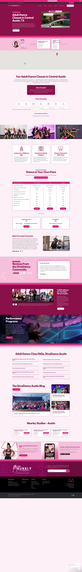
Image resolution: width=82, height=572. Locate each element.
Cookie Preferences (28, 494)
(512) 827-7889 (35, 435)
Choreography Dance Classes (12, 482)
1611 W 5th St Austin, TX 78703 (55, 46)
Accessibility (22, 494)
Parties (45, 5)
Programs (56, 5)
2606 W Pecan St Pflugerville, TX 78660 (17, 433)
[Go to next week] (69, 104)
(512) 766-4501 (24, 48)
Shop (32, 486)
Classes (39, 5)
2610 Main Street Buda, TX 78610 (35, 433)
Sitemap (32, 494)
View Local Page (26, 434)
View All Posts (16, 389)
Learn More (60, 308)
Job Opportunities (23, 455)
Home (9, 2)
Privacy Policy (10, 494)
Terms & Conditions (16, 494)
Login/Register (71, 2)
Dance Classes (10, 481)
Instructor (62, 107)
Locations (13, 2)
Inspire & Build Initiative (34, 482)
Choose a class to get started (41, 177)
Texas (16, 2)
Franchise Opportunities (46, 482)
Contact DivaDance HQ (45, 481)
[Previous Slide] (28, 273)
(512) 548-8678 (16, 435)
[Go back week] (13, 104)
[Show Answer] (38, 359)
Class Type (52, 107)
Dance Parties (24, 481)
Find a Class (16, 30)
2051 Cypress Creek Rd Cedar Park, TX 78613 (56, 433)
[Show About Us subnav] (63, 5)
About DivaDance (34, 481)
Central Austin (20, 2)
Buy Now (37, 208)
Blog (32, 485)
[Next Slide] (31, 273)
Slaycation (23, 482)
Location (42, 107)
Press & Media (33, 488)
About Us (61, 5)
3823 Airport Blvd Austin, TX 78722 (40, 45)
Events (50, 5)
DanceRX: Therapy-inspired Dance (13, 485)
